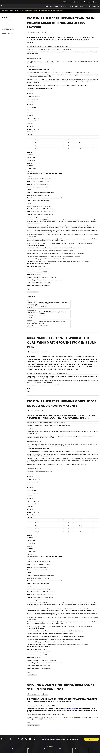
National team (5, 25)
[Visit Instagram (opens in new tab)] (22, 739)
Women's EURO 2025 (19, 10)
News (71, 6)
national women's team (33, 291)
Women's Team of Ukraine (33, 725)
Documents (83, 6)
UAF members (63, 6)
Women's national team (8, 29)
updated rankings (73, 708)
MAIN (46, 6)
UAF (51, 6)
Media (76, 6)
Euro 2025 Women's (32, 674)
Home (2, 10)
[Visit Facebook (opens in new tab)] (18, 739)
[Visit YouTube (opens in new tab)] (30, 739)
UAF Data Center (94, 6)
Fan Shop (71, 2)
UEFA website (50, 378)
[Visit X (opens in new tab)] (26, 739)
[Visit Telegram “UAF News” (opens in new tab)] (34, 739)
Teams (56, 6)
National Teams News (7, 33)
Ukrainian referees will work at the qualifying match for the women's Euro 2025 (61, 342)
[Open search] (84, 2)
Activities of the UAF (7, 21)
